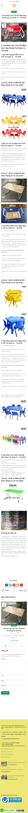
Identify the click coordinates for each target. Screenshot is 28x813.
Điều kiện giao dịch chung (7, 749)
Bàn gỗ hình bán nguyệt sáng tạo (17, 762)
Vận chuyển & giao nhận (7, 754)
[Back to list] (14, 590)
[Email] (16, 1)
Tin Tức (14, 11)
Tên (2, 675)
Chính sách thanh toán (6, 751)
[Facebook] (9, 1)
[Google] (14, 1)
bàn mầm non (14, 580)
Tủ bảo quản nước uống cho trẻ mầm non (12, 769)
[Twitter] (11, 1)
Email (3, 680)
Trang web (3, 685)
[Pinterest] (18, 1)
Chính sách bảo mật (6, 757)
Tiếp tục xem (14, 640)
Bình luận (4, 659)
